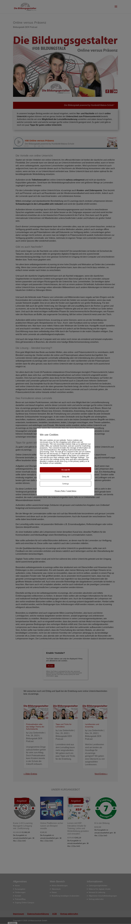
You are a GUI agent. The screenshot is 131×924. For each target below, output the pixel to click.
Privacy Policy (60, 491)
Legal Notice (71, 491)
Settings (65, 484)
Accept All (65, 470)
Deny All (65, 477)
